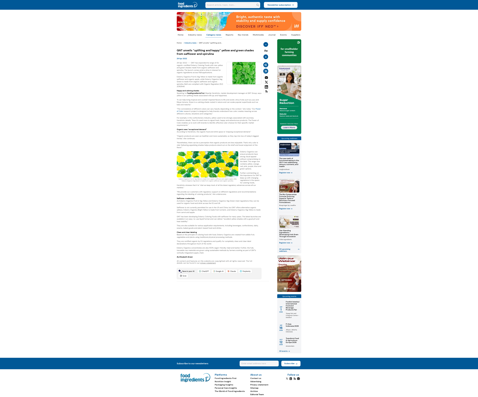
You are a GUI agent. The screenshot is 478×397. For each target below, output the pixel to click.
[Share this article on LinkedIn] (266, 87)
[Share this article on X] (266, 82)
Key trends (243, 35)
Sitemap (254, 388)
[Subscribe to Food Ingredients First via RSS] (266, 92)
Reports (229, 35)
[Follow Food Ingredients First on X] (287, 379)
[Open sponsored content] (239, 30)
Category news (213, 35)
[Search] (257, 5)
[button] (204, 271)
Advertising (255, 381)
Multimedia (258, 35)
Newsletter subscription (279, 5)
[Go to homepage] (195, 381)
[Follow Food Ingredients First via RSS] (294, 379)
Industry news (195, 35)
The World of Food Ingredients (230, 391)
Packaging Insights (224, 385)
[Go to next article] (266, 71)
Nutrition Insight (223, 381)
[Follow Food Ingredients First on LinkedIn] (290, 379)
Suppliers (295, 35)
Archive (254, 391)
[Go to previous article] (266, 64)
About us (256, 375)
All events (283, 351)
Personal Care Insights (226, 388)
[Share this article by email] (266, 78)
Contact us (255, 378)
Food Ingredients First (226, 378)
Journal (271, 35)
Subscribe (289, 363)
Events (283, 35)
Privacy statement (259, 385)
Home (180, 35)
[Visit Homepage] (188, 9)
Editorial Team (257, 394)
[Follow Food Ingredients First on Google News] (298, 379)
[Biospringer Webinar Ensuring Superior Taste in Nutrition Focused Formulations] (289, 291)
